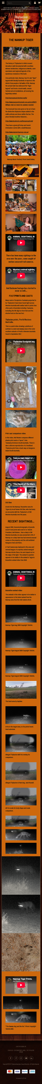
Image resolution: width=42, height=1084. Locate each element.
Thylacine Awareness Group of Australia (21, 22)
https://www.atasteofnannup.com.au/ (16, 132)
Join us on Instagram (21, 1058)
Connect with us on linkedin (31, 1058)
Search (29, 3)
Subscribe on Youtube (26, 1058)
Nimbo (24, 1078)
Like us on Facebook (16, 1058)
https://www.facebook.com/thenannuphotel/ (19, 121)
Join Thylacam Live (21, 1046)
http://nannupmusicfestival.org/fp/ (16, 98)
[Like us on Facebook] (11, 1058)
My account (35, 2)
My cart (39, 2)
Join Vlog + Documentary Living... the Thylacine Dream (21, 1051)
